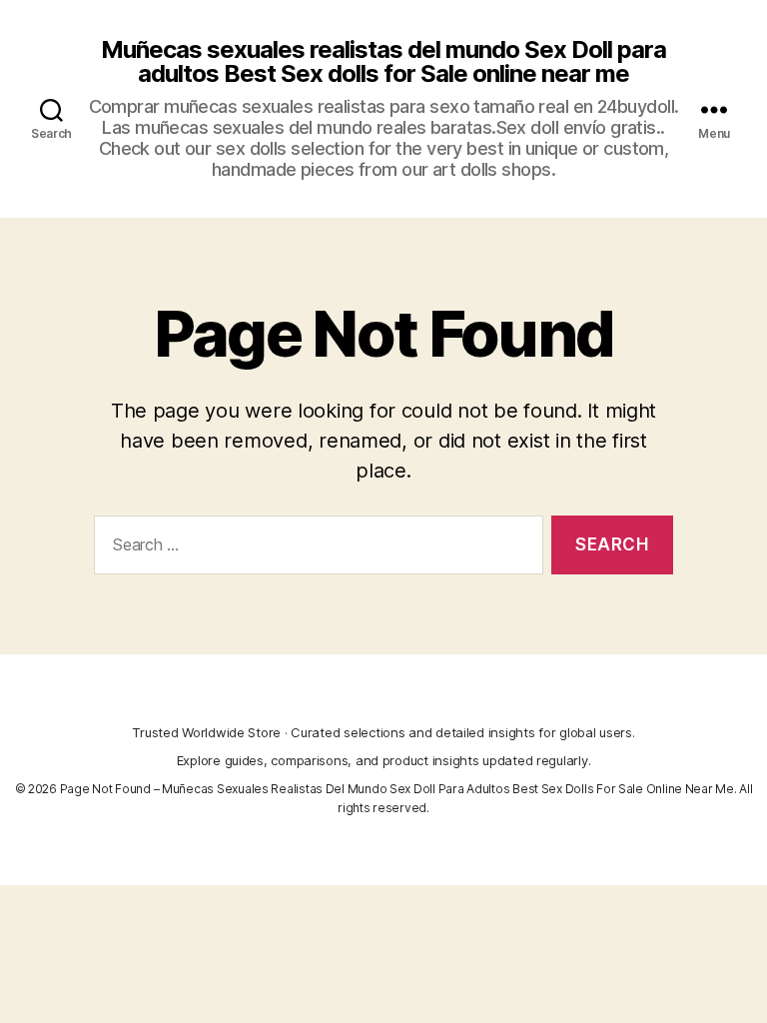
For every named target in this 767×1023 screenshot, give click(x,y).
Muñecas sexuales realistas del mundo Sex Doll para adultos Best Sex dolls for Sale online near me (383, 62)
